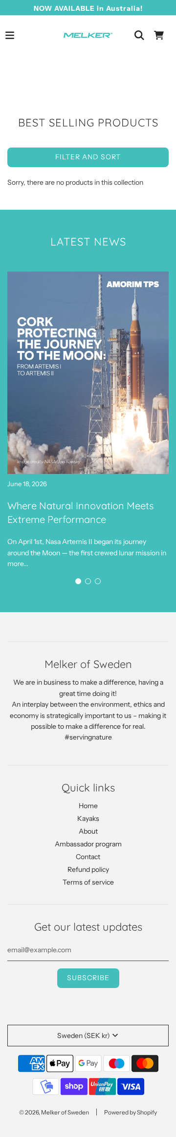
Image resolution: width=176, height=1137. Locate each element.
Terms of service (88, 882)
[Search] (139, 35)
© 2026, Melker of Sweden (54, 1112)
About (88, 831)
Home (88, 805)
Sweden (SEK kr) (83, 1035)
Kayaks (88, 818)
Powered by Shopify (130, 1112)
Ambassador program (88, 844)
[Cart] (159, 35)
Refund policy (88, 869)
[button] (78, 581)
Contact (88, 856)
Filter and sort (88, 156)
